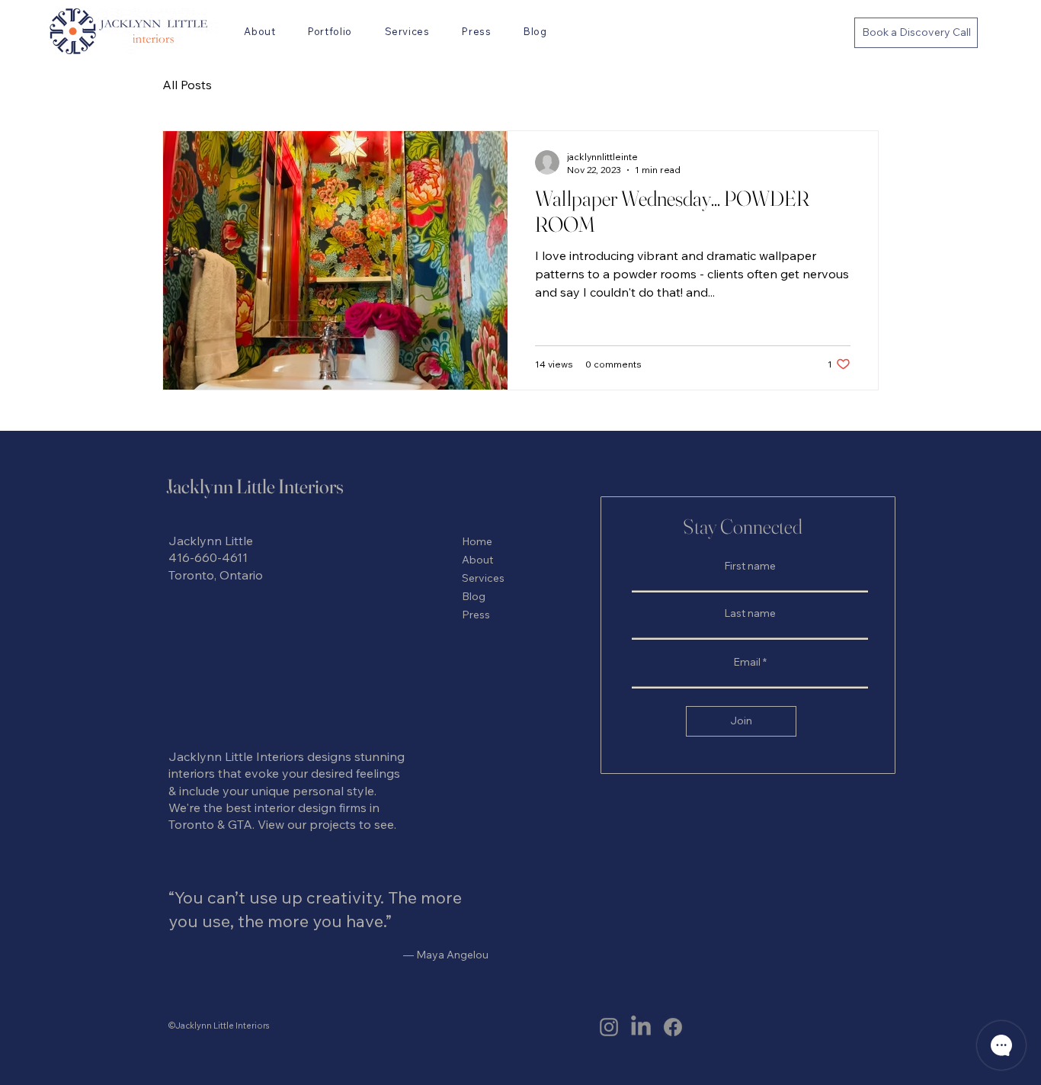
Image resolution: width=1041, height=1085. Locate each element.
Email (747, 661)
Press (476, 614)
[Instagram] (609, 1027)
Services (483, 578)
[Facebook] (673, 1027)
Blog (473, 596)
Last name (750, 613)
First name (750, 565)
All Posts (187, 84)
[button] (407, 31)
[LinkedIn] (641, 1027)
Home (477, 541)
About (477, 560)
